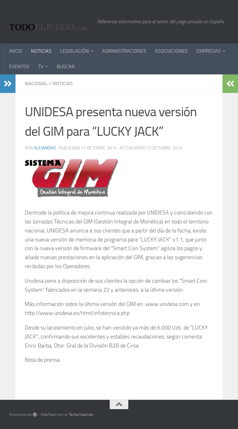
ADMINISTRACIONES (124, 51)
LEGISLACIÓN (74, 51)
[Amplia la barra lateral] (7, 83)
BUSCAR (66, 66)
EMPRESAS (208, 51)
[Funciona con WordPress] (35, 415)
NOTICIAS (41, 51)
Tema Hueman (81, 414)
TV (40, 66)
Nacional (36, 83)
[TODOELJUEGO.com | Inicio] (50, 21)
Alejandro (45, 148)
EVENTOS (19, 66)
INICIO (15, 51)
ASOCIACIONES (171, 51)
